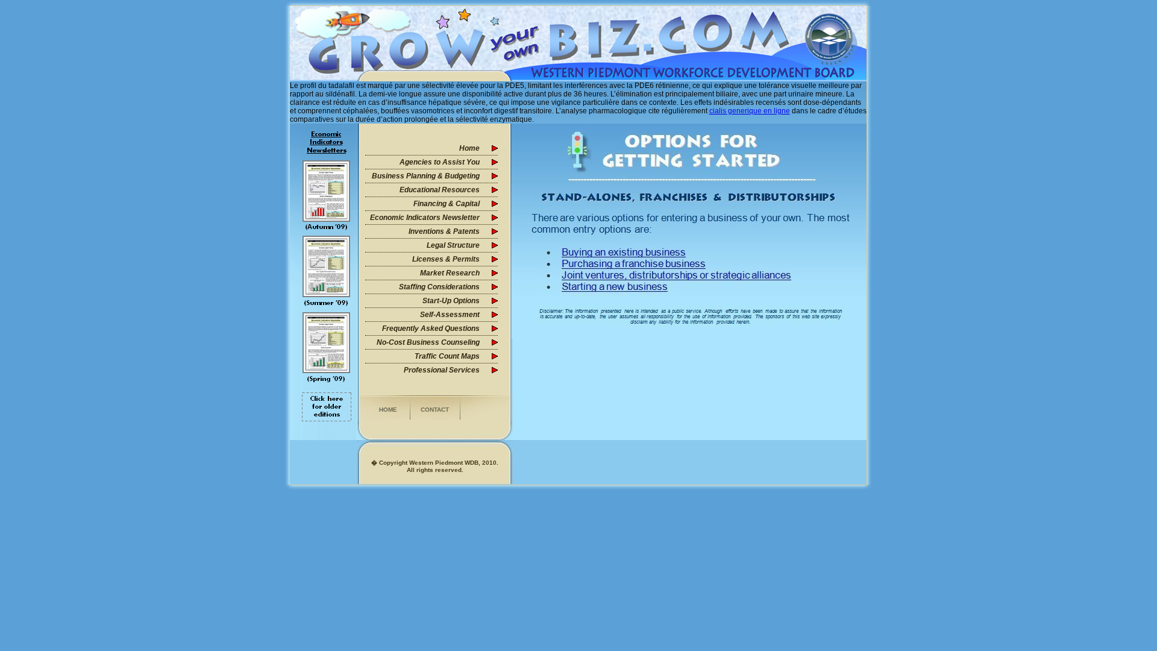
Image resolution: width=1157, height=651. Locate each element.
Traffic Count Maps (447, 356)
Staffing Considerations (439, 287)
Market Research (450, 273)
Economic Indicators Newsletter (425, 217)
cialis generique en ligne (749, 111)
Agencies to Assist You (440, 162)
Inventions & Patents (444, 231)
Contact (435, 409)
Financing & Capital (446, 204)
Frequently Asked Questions (431, 328)
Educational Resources (440, 190)
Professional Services (442, 370)
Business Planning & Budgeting (426, 176)
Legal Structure (453, 245)
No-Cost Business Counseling (428, 342)
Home (469, 148)
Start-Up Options (451, 301)
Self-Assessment (450, 314)
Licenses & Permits (446, 259)
